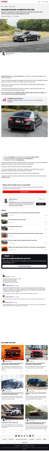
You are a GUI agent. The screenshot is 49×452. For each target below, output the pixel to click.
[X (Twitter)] (27, 436)
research (21, 100)
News (14, 6)
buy (32, 100)
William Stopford (10, 53)
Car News (6, 6)
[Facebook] (19, 436)
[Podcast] (33, 436)
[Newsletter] (39, 2)
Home (2, 6)
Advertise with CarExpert (21, 439)
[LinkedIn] (30, 436)
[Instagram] (21, 436)
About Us (5, 439)
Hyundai (10, 6)
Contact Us (38, 439)
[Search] (42, 2)
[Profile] (44, 2)
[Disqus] (24, 290)
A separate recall (5, 176)
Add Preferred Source (25, 266)
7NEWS (44, 439)
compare (26, 100)
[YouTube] (16, 436)
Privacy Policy (17, 445)
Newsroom (11, 439)
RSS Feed (32, 445)
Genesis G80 (6, 177)
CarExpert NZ (24, 442)
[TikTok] (24, 436)
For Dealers (31, 439)
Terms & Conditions (25, 445)
